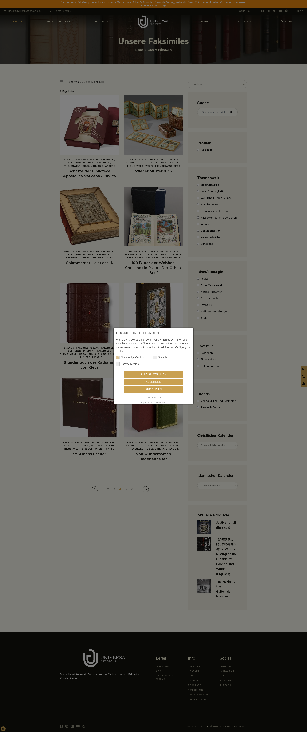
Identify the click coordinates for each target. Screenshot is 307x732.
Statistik (162, 357)
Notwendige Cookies (133, 357)
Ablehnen (153, 382)
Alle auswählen (153, 374)
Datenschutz (160, 402)
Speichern (153, 389)
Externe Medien (130, 364)
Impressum (146, 402)
